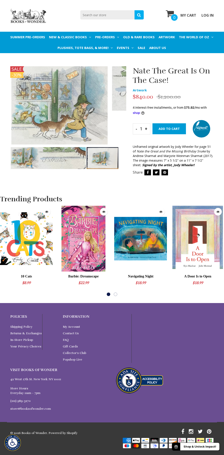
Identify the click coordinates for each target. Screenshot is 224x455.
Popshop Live (72, 359)
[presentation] (14, 108)
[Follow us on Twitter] (156, 172)
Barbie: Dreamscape (83, 276)
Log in (207, 15)
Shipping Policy (21, 327)
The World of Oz (194, 37)
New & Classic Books (68, 37)
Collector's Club (74, 353)
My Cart (188, 15)
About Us (157, 47)
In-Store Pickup (21, 340)
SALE (141, 47)
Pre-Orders (105, 37)
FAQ (66, 340)
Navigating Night (140, 276)
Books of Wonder (34, 433)
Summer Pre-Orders (27, 37)
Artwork (167, 37)
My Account (71, 327)
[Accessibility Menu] (13, 442)
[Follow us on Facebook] (147, 172)
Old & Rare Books (139, 37)
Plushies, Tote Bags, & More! (83, 47)
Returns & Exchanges (26, 333)
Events (123, 47)
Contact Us (71, 333)
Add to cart (169, 129)
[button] (108, 294)
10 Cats (26, 276)
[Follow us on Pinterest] (164, 172)
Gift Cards (70, 346)
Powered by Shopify (63, 433)
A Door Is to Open (197, 276)
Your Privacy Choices (25, 346)
